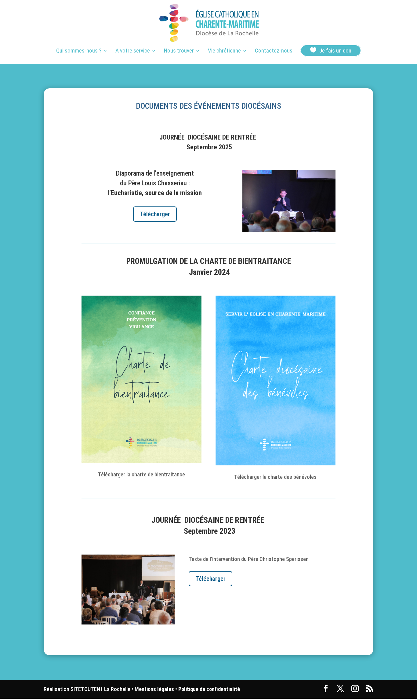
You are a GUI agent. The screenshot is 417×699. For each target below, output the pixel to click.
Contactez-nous (273, 51)
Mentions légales (154, 689)
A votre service (132, 51)
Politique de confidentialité (209, 689)
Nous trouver (179, 51)
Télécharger (155, 214)
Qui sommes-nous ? (78, 51)
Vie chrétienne (224, 51)
